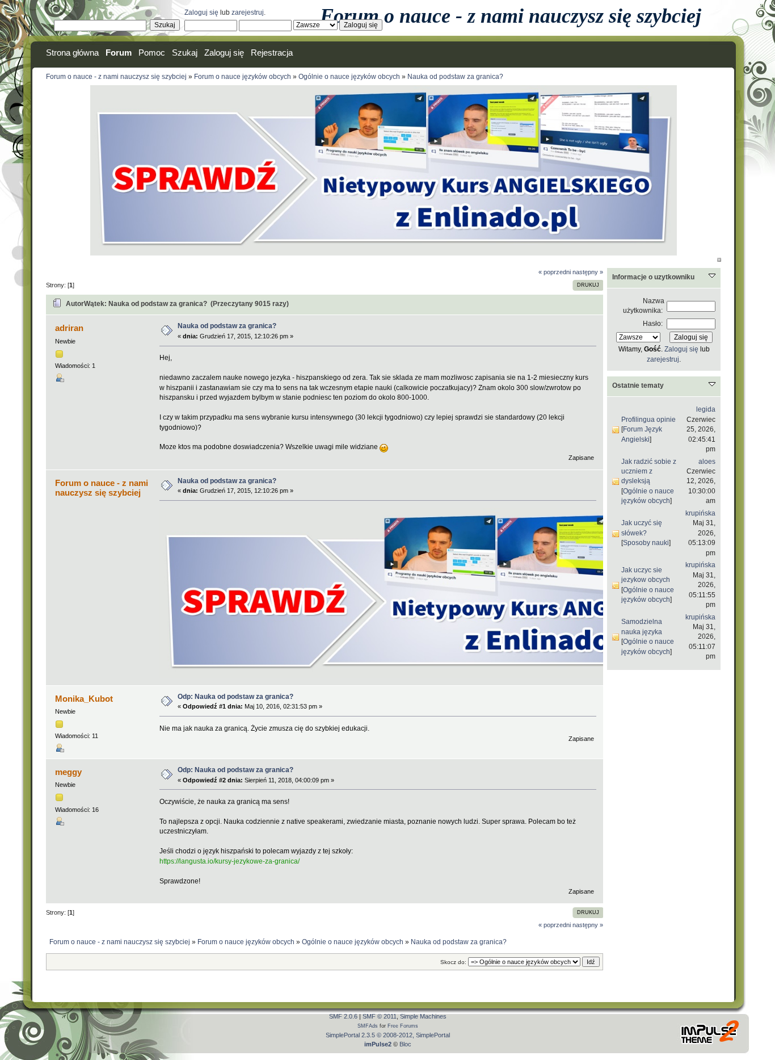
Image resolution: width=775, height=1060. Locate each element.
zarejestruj (247, 12)
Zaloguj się (201, 12)
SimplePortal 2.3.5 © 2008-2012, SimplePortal (388, 1035)
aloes (706, 462)
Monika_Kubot (84, 698)
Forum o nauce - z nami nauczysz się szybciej (510, 16)
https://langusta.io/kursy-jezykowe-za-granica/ (229, 861)
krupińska (700, 513)
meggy (68, 772)
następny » (587, 272)
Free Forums (402, 1026)
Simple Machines (423, 1016)
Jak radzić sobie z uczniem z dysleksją (648, 471)
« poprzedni (554, 272)
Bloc (405, 1044)
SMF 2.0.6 (343, 1016)
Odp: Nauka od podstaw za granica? (235, 697)
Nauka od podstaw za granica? (227, 326)
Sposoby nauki (646, 543)
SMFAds (367, 1026)
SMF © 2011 (380, 1016)
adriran (69, 328)
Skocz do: (453, 962)
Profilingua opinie (648, 420)
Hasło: (653, 324)
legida (705, 409)
